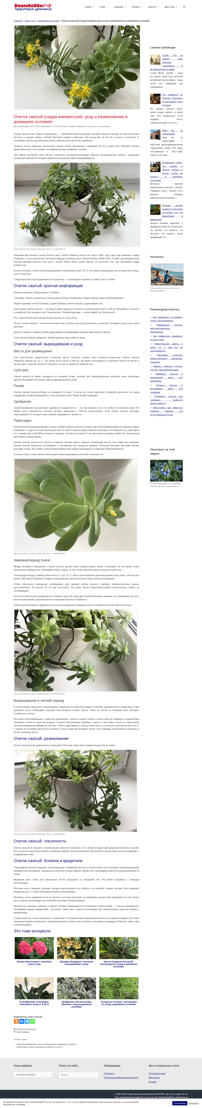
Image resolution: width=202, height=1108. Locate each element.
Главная (18, 21)
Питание (136, 7)
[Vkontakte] (21, 1021)
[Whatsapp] (32, 1021)
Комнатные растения (48, 21)
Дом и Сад (169, 7)
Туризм (88, 7)
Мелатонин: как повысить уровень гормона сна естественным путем (166, 411)
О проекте (109, 1073)
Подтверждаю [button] (180, 1103)
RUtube (153, 1082)
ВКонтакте (154, 1077)
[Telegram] (27, 1021)
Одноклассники (157, 1073)
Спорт (103, 7)
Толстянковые (23, 1032)
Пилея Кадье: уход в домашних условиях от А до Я (40, 1047)
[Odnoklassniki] (16, 1021)
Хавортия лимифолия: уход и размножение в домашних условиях (46, 1044)
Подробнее (193, 1103)
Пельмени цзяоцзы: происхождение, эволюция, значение (166, 358)
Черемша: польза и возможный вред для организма (166, 377)
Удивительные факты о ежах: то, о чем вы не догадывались (166, 347)
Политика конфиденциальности (121, 1077)
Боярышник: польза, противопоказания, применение (166, 328)
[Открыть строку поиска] (184, 7)
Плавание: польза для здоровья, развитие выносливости (166, 400)
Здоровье (118, 7)
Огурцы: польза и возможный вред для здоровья (166, 389)
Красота (152, 7)
